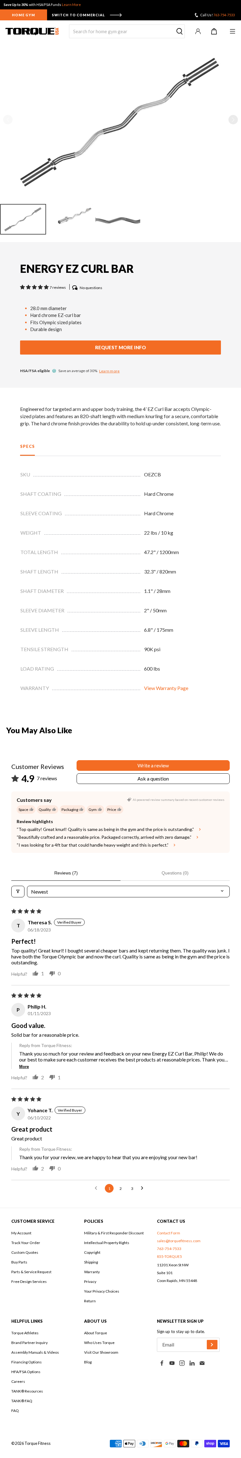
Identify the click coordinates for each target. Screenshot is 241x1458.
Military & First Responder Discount (114, 1233)
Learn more (109, 371)
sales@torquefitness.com (179, 1240)
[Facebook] (162, 1363)
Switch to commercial (78, 15)
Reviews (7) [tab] (66, 872)
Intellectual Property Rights (106, 1242)
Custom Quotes (24, 1252)
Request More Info (120, 347)
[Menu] (232, 31)
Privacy (90, 1281)
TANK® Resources (27, 1391)
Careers (18, 1381)
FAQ (15, 1410)
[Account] (198, 31)
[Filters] (17, 891)
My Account (21, 1233)
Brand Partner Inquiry (29, 1342)
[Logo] (32, 31)
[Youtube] (172, 1363)
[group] (23, 219)
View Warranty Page (166, 688)
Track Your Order (25, 1242)
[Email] (202, 1363)
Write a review (153, 765)
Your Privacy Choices (101, 1291)
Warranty (92, 1271)
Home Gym (23, 15)
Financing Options (26, 1362)
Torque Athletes (25, 1333)
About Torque (95, 1333)
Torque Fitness (37, 1443)
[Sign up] (212, 1344)
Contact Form (168, 1233)
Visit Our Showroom (101, 1352)
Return (90, 1301)
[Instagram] (182, 1363)
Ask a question (153, 778)
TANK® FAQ (21, 1400)
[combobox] (127, 31)
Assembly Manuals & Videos (35, 1352)
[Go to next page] (144, 1188)
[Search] (179, 31)
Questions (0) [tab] (175, 872)
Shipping (91, 1262)
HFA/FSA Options (25, 1371)
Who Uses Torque (99, 1342)
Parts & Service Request (31, 1271)
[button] (233, 119)
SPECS (27, 446)
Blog (88, 1362)
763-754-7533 (224, 15)
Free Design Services (29, 1281)
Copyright (92, 1252)
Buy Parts (19, 1262)
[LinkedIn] (192, 1363)
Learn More (71, 5)
